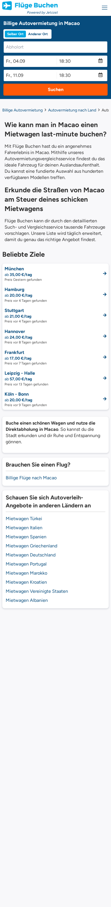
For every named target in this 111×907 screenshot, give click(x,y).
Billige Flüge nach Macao (31, 477)
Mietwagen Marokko (26, 573)
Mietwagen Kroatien (26, 582)
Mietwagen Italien (24, 527)
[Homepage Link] (30, 5)
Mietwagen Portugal (26, 564)
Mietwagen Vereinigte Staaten (37, 591)
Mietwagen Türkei (24, 518)
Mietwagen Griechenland (31, 546)
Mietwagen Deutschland (31, 555)
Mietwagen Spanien (26, 536)
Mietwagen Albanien (27, 600)
